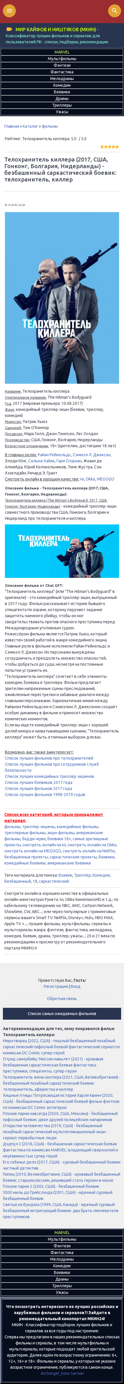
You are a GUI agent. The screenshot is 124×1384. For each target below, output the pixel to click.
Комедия (101, 875)
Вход (75, 986)
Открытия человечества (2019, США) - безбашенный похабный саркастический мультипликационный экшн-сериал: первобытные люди (55, 1131)
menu (9, 10)
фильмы (50, 126)
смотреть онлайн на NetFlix (89, 851)
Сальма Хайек (41, 461)
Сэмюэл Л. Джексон (91, 454)
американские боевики (69, 863)
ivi (82, 479)
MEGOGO (105, 479)
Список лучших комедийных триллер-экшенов (49, 776)
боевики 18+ (59, 838)
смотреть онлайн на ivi (44, 845)
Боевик (65, 875)
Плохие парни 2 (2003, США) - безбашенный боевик (51, 1186)
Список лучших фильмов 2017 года (38, 788)
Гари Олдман (69, 461)
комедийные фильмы (77, 826)
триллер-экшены (38, 826)
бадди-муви (34, 838)
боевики (106, 857)
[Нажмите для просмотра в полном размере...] (62, 382)
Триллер (82, 875)
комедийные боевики (25, 863)
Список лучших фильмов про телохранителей (49, 758)
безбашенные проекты (26, 857)
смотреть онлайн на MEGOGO (32, 851)
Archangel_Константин (62, 1373)
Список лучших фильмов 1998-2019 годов (45, 794)
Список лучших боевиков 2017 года (38, 782)
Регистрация (56, 986)
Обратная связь (62, 998)
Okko (90, 479)
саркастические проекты (73, 857)
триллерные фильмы (25, 832)
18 (35, 881)
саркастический (54, 881)
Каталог (30, 126)
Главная (11, 126)
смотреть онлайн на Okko (92, 845)
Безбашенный (17, 881)
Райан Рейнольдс (54, 454)
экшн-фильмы (60, 832)
